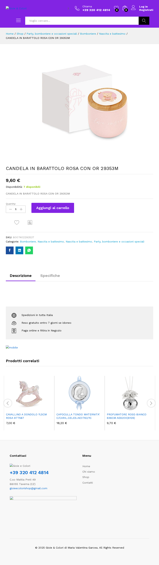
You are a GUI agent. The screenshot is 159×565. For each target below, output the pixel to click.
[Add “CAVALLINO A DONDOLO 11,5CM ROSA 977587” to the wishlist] (37, 408)
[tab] (20, 277)
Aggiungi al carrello (52, 208)
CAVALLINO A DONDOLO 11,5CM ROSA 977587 (26, 416)
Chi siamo (88, 471)
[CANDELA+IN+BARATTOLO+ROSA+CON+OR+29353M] (19, 250)
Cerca (144, 21)
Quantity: (11, 204)
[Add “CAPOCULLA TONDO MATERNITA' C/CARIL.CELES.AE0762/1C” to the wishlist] (88, 408)
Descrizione (21, 275)
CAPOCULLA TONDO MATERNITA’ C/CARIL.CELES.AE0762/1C (78, 416)
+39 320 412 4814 (29, 472)
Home (86, 466)
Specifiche (50, 275)
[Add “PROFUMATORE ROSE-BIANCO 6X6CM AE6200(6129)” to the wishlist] (138, 408)
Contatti (87, 482)
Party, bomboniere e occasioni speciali (119, 241)
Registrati (146, 9)
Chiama (87, 6)
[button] (30, 222)
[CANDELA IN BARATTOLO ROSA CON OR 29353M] (10, 250)
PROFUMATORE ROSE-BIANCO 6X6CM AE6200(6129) (126, 416)
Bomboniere (28, 241)
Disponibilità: (14, 186)
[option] (29, 403)
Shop (85, 477)
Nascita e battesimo (51, 241)
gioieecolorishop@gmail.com (28, 488)
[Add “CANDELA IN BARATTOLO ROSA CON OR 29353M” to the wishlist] (17, 222)
